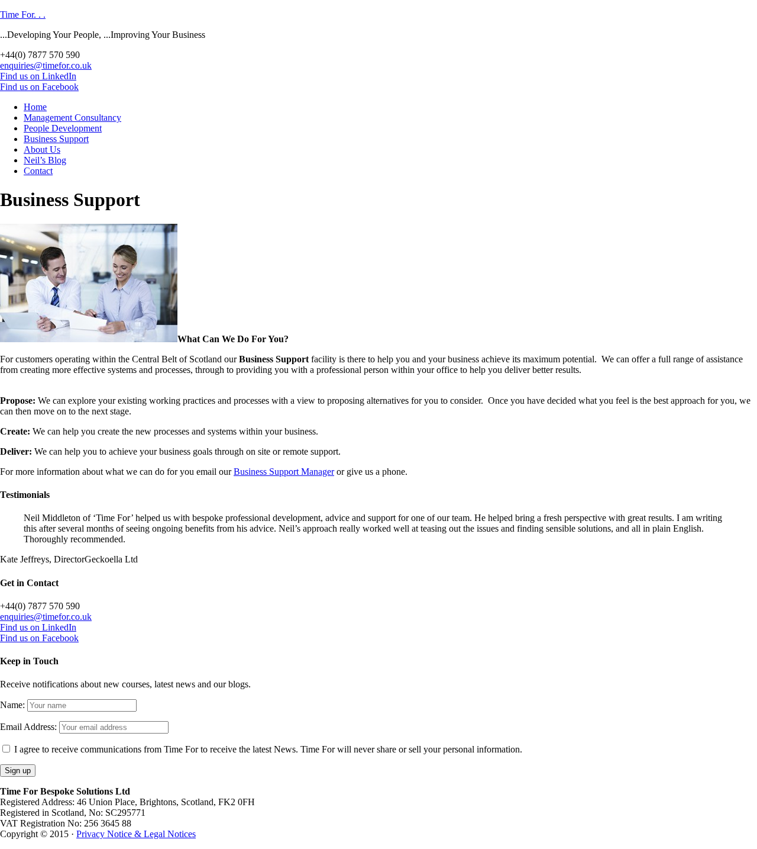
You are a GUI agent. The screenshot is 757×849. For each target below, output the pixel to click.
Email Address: (28, 727)
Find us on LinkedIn (38, 76)
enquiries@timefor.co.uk (46, 65)
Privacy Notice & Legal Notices (136, 834)
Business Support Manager (284, 472)
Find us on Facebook (39, 87)
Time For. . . (23, 14)
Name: (12, 705)
